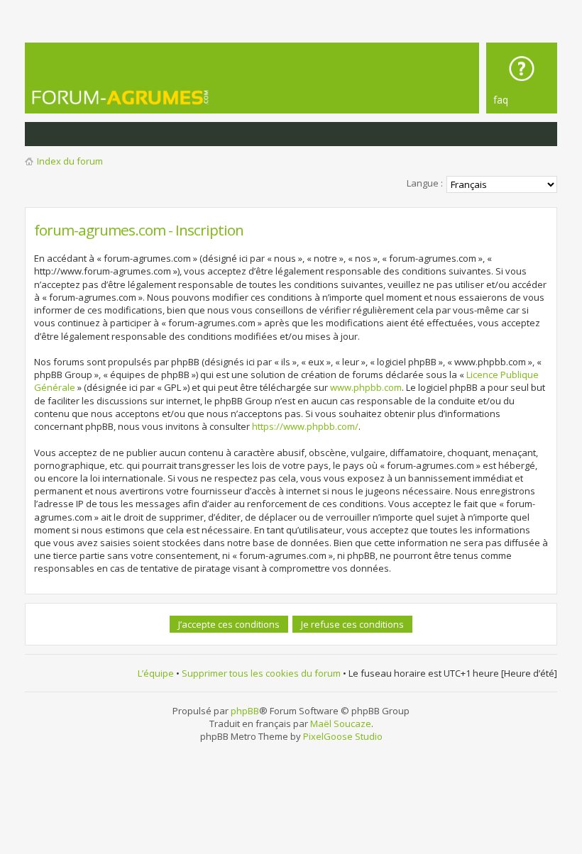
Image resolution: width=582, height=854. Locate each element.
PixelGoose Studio (343, 736)
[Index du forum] (138, 97)
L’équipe (156, 673)
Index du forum (70, 161)
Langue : (425, 183)
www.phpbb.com (366, 387)
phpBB (245, 710)
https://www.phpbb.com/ (305, 426)
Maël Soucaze (340, 723)
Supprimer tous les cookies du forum (261, 673)
